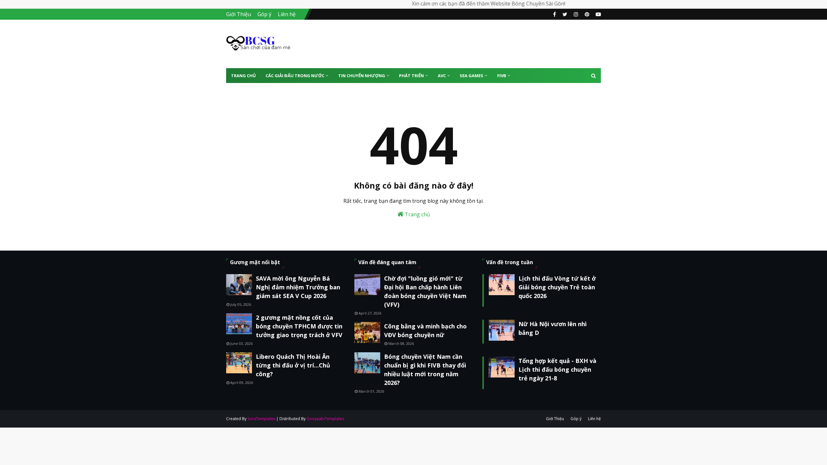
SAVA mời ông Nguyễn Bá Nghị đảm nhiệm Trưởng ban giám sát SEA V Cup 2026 (298, 287)
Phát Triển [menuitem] (411, 75)
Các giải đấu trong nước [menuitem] (295, 75)
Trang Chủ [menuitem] (243, 75)
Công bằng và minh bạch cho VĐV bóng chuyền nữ (425, 330)
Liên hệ (287, 14)
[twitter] (565, 14)
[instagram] (576, 14)
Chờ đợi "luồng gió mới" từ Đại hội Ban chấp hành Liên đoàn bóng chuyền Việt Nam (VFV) (425, 291)
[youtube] (597, 14)
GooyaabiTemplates (325, 418)
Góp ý (264, 14)
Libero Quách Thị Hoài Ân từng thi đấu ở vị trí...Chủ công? (293, 365)
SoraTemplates (261, 418)
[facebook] (554, 14)
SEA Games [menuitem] (471, 75)
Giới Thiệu (238, 14)
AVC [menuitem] (442, 75)
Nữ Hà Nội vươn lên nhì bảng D (552, 328)
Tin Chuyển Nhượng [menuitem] (361, 75)
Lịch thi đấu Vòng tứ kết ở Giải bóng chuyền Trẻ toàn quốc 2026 (557, 287)
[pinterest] (587, 14)
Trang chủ (416, 214)
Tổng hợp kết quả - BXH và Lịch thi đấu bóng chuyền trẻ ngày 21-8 (557, 369)
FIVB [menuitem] (501, 75)
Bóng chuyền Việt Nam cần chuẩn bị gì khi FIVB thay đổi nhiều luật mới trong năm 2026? (425, 370)
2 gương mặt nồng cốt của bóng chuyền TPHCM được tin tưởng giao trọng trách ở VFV (299, 326)
